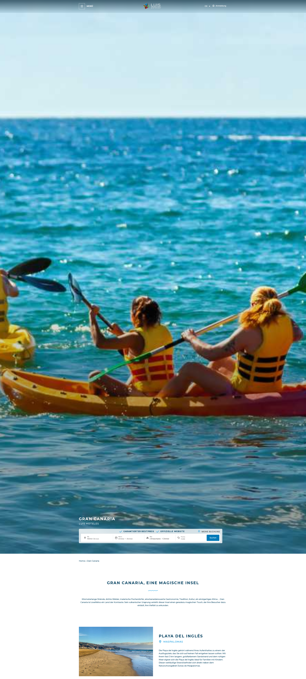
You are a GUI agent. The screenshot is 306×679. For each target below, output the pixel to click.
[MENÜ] (82, 6)
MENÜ (90, 6)
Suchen (213, 537)
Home (82, 561)
